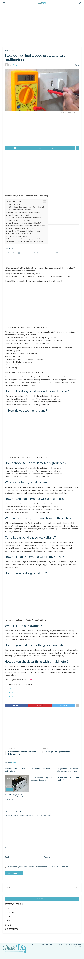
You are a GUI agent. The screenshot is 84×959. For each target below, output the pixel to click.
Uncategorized (11, 929)
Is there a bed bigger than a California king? (28, 207)
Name (8, 847)
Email (8, 857)
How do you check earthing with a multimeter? (25, 241)
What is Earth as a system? (19, 236)
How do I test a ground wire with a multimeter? (24, 212)
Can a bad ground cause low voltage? (21, 228)
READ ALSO (16, 204)
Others (8, 925)
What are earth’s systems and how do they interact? (27, 226)
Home (6, 50)
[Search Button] (77, 887)
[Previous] (40, 260)
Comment (9, 820)
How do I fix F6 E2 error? (21, 210)
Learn (12, 50)
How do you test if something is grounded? (24, 239)
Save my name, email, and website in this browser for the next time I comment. (38, 867)
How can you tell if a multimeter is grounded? (24, 218)
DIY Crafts (9, 912)
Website (47, 857)
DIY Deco (8, 916)
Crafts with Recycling (15, 904)
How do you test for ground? (18, 215)
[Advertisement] (42, 28)
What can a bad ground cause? (19, 220)
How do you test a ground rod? (19, 233)
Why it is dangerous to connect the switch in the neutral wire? (15, 796)
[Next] (44, 260)
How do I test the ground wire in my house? (24, 231)
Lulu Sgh (14, 65)
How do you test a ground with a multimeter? (24, 223)
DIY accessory (11, 908)
